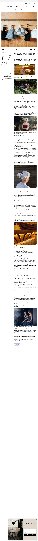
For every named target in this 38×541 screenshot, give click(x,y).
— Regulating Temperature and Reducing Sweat (6, 58)
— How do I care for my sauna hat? (6, 75)
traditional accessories (17, 58)
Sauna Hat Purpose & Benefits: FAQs (6, 68)
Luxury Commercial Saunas (18, 351)
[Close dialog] (36, 519)
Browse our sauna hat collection (30, 76)
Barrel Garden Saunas (17, 347)
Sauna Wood (8, 7)
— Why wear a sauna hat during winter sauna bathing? (6, 77)
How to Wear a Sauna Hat (4, 62)
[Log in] (34, 3)
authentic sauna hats (31, 252)
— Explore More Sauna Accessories (6, 67)
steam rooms (28, 283)
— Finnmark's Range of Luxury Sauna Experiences (6, 82)
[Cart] (36, 3)
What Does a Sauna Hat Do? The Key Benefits (6, 56)
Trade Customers (26, 3)
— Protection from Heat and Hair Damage (6, 59)
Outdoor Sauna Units (17, 346)
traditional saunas (26, 281)
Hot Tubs (26, 7)
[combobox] (15, 3)
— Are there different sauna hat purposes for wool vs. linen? (6, 73)
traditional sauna (31, 53)
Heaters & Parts (11, 7)
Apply (25, 4)
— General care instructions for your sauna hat (6, 64)
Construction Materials (16, 7)
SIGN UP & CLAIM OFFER (30, 534)
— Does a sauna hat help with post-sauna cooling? (6, 79)
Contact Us (34, 7)
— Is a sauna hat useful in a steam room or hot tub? (6, 71)
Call (29, 3)
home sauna (23, 60)
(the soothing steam (18, 103)
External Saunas (16, 345)
